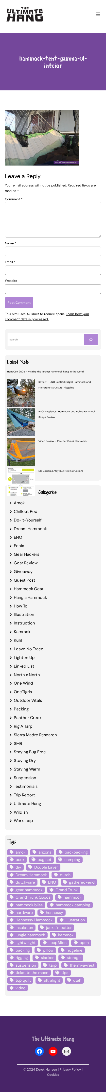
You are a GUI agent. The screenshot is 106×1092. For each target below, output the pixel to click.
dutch (65, 874)
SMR (18, 743)
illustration (75, 920)
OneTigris (23, 691)
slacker (47, 957)
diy (18, 867)
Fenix (19, 545)
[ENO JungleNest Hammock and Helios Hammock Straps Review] (21, 422)
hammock (72, 897)
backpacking (76, 852)
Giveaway (23, 571)
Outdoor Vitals (28, 700)
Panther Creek (27, 717)
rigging (22, 957)
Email (10, 262)
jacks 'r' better (59, 927)
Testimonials (25, 786)
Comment (13, 199)
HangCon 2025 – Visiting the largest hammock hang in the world (45, 371)
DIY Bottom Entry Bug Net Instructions (60, 470)
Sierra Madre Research (35, 735)
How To (20, 606)
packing (23, 950)
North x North (27, 674)
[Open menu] (98, 14)
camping (72, 859)
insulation (24, 927)
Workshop (23, 820)
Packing (21, 709)
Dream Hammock (30, 528)
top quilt (23, 980)
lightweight (25, 942)
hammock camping (73, 904)
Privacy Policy (70, 1069)
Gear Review (26, 563)
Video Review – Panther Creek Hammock (62, 441)
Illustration (24, 614)
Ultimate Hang (27, 803)
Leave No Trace (28, 649)
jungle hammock (30, 935)
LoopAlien (58, 942)
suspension (26, 965)
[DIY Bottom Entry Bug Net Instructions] (21, 482)
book (20, 859)
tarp (53, 965)
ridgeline (74, 950)
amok (20, 852)
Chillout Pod (25, 511)
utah (77, 980)
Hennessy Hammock (34, 920)
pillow (48, 950)
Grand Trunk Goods (33, 897)
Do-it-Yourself (28, 520)
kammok (65, 935)
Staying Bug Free (30, 752)
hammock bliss (29, 904)
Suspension (25, 777)
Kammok (22, 631)
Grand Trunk (66, 889)
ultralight (52, 980)
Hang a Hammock (30, 597)
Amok (19, 502)
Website (11, 281)
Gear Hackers (26, 554)
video (20, 988)
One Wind (23, 683)
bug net (44, 859)
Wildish (21, 812)
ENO (18, 537)
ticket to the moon (32, 972)
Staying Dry (25, 760)
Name (10, 243)
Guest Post (24, 580)
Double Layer (46, 867)
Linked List (24, 666)
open (84, 942)
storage (74, 957)
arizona (45, 852)
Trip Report (24, 795)
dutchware (25, 882)
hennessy (54, 912)
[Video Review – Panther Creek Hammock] (21, 452)
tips (64, 972)
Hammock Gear (28, 588)
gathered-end (82, 882)
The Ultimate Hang (53, 1038)
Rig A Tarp (23, 726)
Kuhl (18, 640)
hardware (24, 912)
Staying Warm (27, 769)
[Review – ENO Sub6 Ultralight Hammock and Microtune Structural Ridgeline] (21, 393)
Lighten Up (24, 657)
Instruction (24, 623)
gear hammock (29, 889)
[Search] (91, 339)
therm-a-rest (82, 965)
